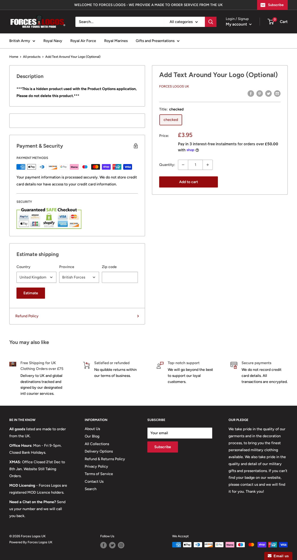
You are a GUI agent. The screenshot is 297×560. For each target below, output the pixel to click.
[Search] (210, 22)
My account (237, 24)
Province (66, 267)
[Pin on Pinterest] (259, 93)
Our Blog (92, 436)
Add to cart (188, 182)
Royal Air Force (83, 41)
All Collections (97, 444)
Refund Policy (27, 316)
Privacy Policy (96, 466)
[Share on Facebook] (251, 93)
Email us (280, 556)
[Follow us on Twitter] (112, 545)
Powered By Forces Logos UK (30, 542)
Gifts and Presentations (155, 41)
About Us (92, 429)
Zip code (109, 267)
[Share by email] (277, 93)
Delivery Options (99, 451)
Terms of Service (99, 474)
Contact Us (94, 481)
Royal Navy (52, 41)
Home (13, 57)
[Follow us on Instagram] (121, 545)
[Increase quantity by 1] (208, 165)
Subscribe (276, 5)
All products (32, 57)
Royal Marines (116, 41)
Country (23, 267)
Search (91, 489)
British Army (19, 41)
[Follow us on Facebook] (103, 545)
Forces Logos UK (174, 86)
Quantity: (167, 164)
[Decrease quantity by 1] (183, 165)
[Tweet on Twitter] (268, 93)
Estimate (30, 293)
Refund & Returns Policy (105, 459)
